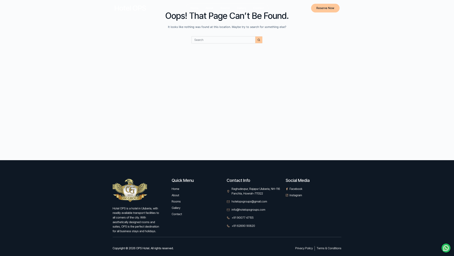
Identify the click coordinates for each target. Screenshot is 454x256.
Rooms (225, 8)
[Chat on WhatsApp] (446, 248)
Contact (258, 8)
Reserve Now (325, 8)
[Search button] (258, 39)
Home (194, 8)
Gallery (241, 8)
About (209, 8)
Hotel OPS (130, 8)
